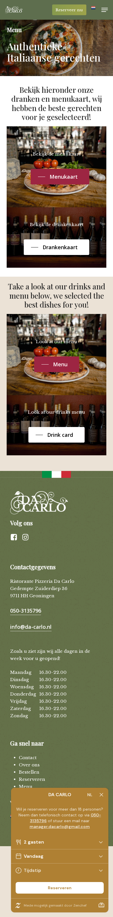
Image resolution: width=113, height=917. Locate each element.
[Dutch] (93, 9)
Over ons (29, 765)
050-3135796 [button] (25, 610)
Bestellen (29, 772)
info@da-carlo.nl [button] (31, 626)
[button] (104, 10)
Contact (28, 757)
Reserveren (32, 779)
